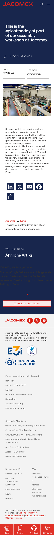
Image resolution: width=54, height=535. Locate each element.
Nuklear (9, 390)
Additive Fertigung (14, 404)
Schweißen (10, 399)
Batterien (9, 381)
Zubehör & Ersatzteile (15, 452)
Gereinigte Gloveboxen (16, 421)
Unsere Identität (13, 469)
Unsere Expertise (13, 474)
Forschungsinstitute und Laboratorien (23, 376)
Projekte (9, 499)
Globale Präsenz (13, 489)
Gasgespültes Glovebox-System (20, 430)
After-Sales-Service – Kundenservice (39, 492)
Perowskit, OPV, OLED (15, 385)
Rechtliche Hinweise (34, 515)
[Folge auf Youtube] (44, 320)
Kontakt (18, 518)
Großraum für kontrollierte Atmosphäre (23, 435)
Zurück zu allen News (27, 303)
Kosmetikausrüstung (15, 408)
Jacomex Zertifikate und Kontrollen (12, 481)
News (23, 221)
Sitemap (9, 518)
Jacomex (10, 221)
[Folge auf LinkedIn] (30, 320)
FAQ (34, 469)
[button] (27, 294)
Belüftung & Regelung (15, 456)
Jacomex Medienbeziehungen (40, 477)
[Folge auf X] (37, 320)
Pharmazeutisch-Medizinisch (19, 395)
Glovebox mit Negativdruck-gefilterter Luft (25, 426)
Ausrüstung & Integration (17, 447)
